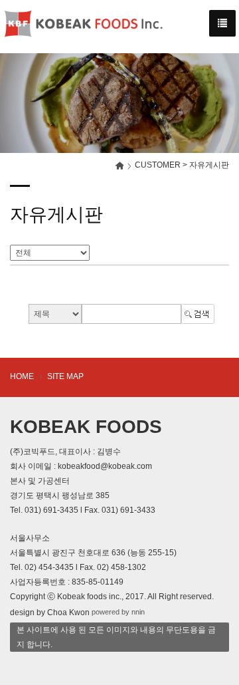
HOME (22, 376)
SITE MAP (65, 376)
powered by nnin (118, 612)
